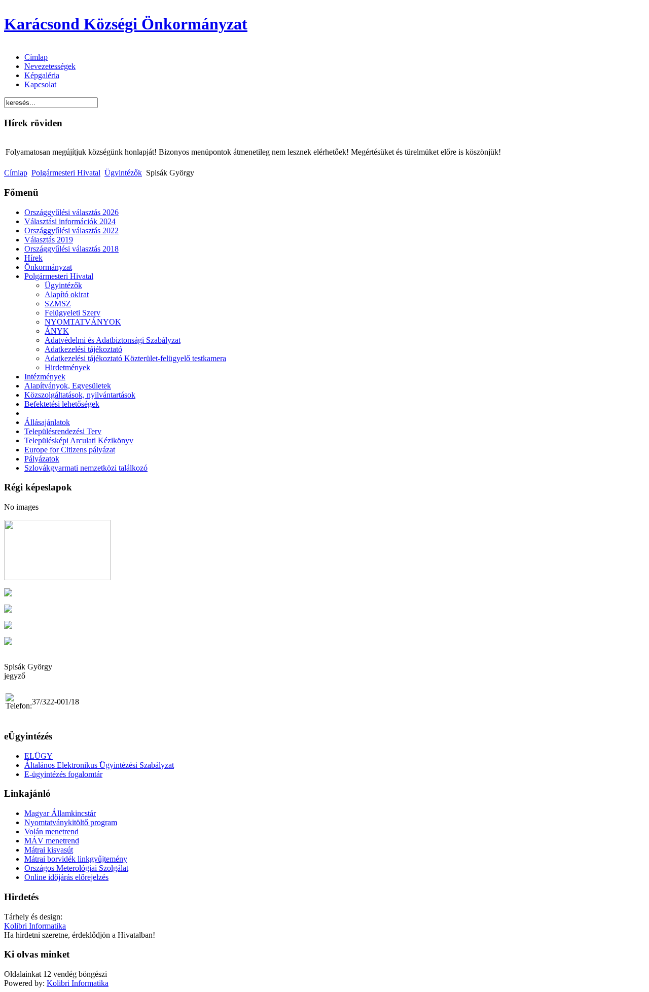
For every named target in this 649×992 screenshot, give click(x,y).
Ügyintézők (123, 172)
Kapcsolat (40, 84)
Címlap (36, 57)
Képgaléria (41, 75)
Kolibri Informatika (35, 926)
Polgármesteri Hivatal (65, 172)
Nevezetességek (50, 66)
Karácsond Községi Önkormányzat (125, 24)
